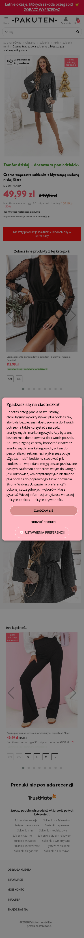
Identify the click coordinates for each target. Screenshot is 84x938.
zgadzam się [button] (43, 511)
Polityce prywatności (47, 500)
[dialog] (42, 469)
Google (70, 469)
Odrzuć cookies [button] (43, 522)
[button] (42, 532)
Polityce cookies (18, 500)
